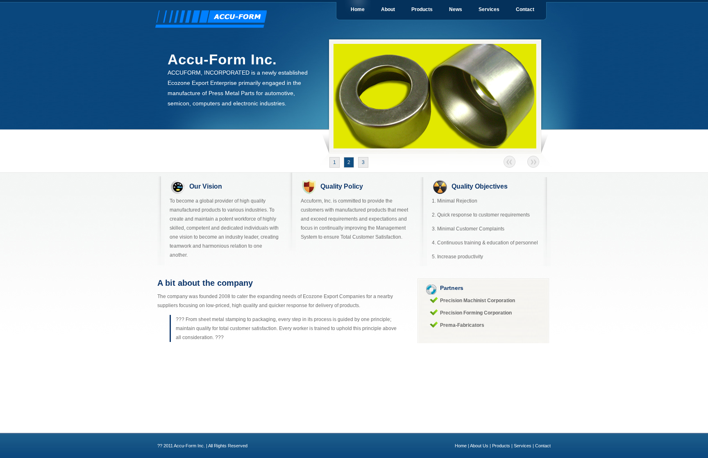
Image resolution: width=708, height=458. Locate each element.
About (388, 9)
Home (358, 9)
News (455, 9)
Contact (525, 9)
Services (489, 9)
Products (422, 9)
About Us (479, 445)
